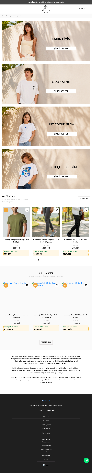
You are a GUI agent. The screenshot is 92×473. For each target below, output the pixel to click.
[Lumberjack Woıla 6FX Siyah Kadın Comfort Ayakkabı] (46, 297)
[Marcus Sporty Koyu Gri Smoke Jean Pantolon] (16, 297)
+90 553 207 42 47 (46, 410)
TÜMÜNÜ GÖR (84, 199)
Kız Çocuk (46, 428)
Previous (5, 308)
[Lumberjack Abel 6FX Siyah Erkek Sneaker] (75, 297)
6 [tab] (51, 260)
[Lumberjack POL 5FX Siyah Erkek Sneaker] (75, 222)
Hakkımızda (46, 456)
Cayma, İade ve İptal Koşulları (46, 450)
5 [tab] (49, 260)
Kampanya (46, 433)
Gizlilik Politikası (46, 446)
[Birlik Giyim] (46, 9)
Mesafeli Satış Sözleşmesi (46, 441)
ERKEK (46, 416)
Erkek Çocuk (46, 424)
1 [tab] (39, 260)
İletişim (46, 459)
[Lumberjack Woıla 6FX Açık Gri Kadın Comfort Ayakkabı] (46, 222)
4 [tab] (46, 260)
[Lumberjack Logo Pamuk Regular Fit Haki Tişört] (16, 222)
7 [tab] (54, 260)
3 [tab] (44, 260)
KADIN (46, 420)
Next (86, 308)
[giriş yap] (86, 9)
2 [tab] (41, 260)
